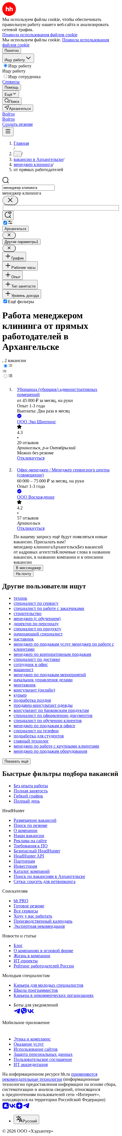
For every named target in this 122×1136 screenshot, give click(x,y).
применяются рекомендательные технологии (49, 1077)
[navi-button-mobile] (8, 131)
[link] (12, 101)
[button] (8, 114)
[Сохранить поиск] (8, 215)
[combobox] (28, 188)
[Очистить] (10, 200)
